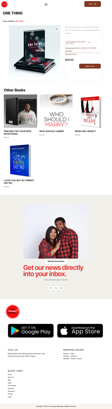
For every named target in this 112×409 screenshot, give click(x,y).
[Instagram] (61, 288)
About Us (11, 377)
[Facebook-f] (51, 288)
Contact (10, 394)
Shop (9, 383)
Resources (11, 391)
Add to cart (89, 66)
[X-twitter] (56, 288)
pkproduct (73, 54)
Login (9, 397)
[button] (46, 4)
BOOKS (11, 21)
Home (5, 21)
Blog (9, 380)
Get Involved (12, 385)
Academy (11, 388)
